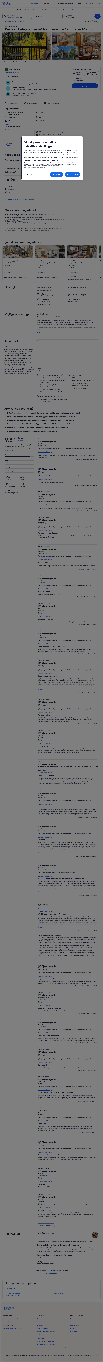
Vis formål (28, 174)
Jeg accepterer (72, 174)
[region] (52, 158)
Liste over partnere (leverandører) (34, 167)
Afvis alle (56, 174)
